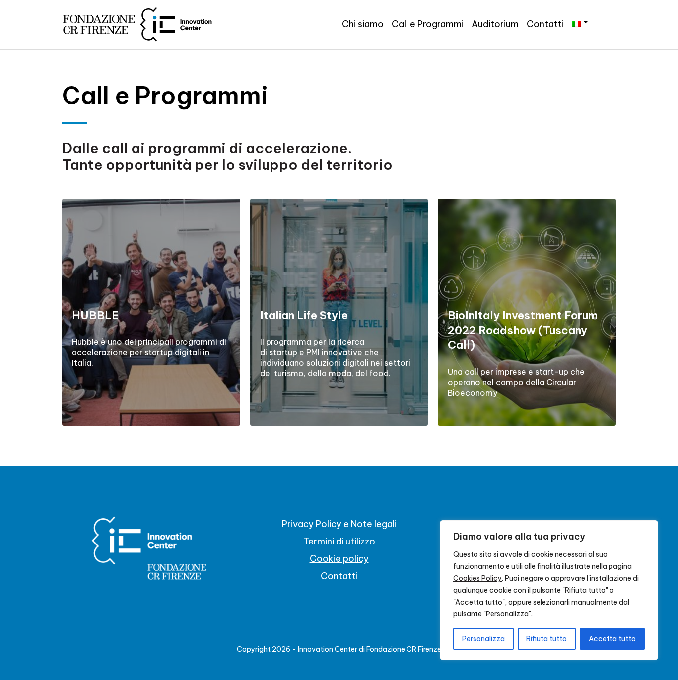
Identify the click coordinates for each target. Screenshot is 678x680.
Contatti (545, 24)
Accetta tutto (612, 638)
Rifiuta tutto (546, 638)
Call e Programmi (428, 24)
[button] (580, 22)
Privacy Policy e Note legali (339, 524)
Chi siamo (363, 24)
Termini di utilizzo (339, 541)
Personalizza (483, 638)
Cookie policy (339, 558)
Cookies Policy (477, 578)
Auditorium (495, 24)
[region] (549, 590)
